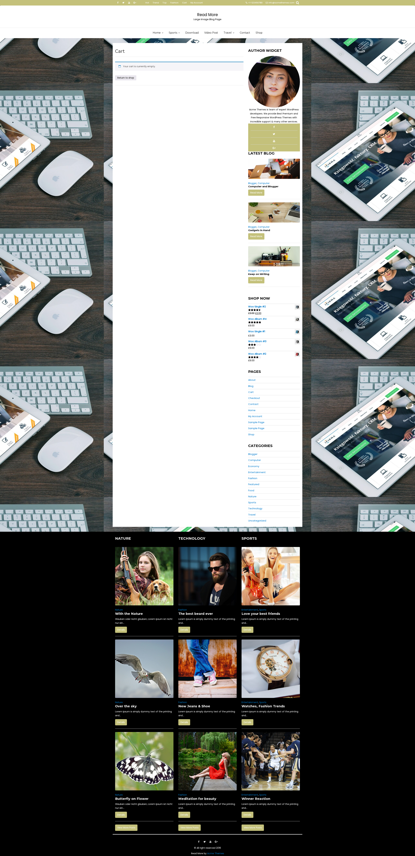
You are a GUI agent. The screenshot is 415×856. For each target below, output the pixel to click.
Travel (228, 32)
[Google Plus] (134, 2)
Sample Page (256, 422)
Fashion (174, 2)
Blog (250, 386)
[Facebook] (117, 2)
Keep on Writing (258, 274)
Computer (264, 183)
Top (165, 2)
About (252, 380)
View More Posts (126, 827)
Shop (259, 32)
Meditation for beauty (197, 799)
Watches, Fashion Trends (263, 706)
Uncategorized (257, 520)
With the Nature (129, 614)
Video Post (211, 32)
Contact (245, 32)
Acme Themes (215, 853)
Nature (252, 496)
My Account (196, 2)
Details (121, 629)
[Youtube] (129, 2)
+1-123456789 (255, 2)
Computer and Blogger (263, 186)
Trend (156, 2)
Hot (147, 2)
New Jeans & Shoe (194, 706)
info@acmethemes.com (281, 2)
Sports (173, 32)
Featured (253, 484)
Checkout (254, 398)
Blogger (252, 183)
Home (157, 32)
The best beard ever (195, 614)
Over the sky (126, 706)
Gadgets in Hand (259, 230)
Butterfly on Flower (131, 799)
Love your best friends (261, 614)
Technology (255, 508)
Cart (184, 2)
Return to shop (125, 77)
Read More (207, 14)
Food (251, 490)
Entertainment (257, 472)
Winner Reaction (256, 799)
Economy (253, 466)
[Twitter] (123, 2)
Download (192, 32)
